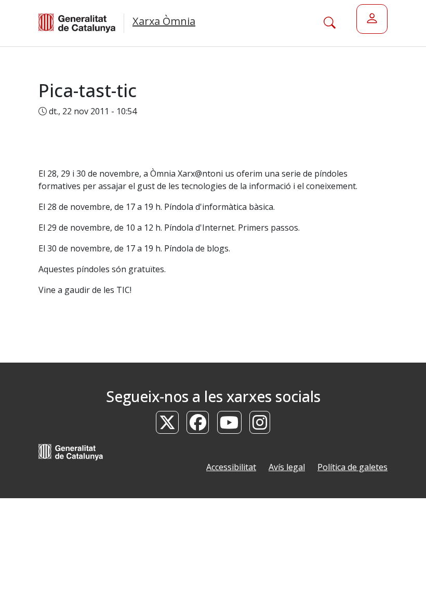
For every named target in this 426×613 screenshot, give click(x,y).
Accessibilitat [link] (231, 467)
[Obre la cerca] (329, 23)
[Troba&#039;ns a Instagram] (259, 425)
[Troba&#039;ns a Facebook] (198, 425)
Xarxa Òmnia (163, 21)
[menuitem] (372, 19)
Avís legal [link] (287, 467)
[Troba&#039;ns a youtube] (229, 425)
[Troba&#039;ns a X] (167, 425)
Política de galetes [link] (352, 467)
